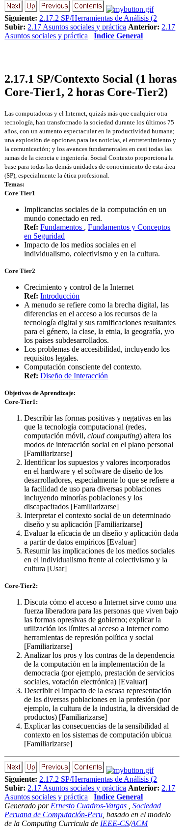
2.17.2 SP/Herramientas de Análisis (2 (98, 18)
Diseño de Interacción (74, 375)
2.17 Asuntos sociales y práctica (76, 27)
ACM (139, 823)
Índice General (118, 35)
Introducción (59, 296)
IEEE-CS (114, 823)
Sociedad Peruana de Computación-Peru (82, 810)
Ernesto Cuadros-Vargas (89, 805)
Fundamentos (62, 227)
